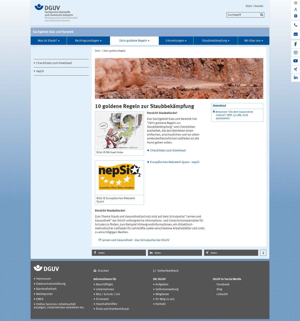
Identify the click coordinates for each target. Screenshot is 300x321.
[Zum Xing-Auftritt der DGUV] (295, 69)
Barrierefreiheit (46, 289)
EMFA (39, 299)
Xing (219, 289)
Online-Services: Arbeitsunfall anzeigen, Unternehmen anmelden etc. (59, 306)
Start (97, 51)
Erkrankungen (175, 40)
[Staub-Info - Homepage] (69, 12)
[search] (245, 15)
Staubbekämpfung (214, 40)
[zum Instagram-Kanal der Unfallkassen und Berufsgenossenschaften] (295, 53)
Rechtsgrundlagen (87, 40)
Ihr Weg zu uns (165, 299)
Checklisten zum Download (54, 63)
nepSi (40, 71)
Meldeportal (44, 294)
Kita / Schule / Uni (108, 294)
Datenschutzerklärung (51, 284)
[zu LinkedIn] (295, 78)
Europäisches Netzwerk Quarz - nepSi (174, 162)
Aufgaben (162, 284)
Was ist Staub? (47, 40)
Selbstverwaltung (167, 289)
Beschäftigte (104, 284)
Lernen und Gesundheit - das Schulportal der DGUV (135, 240)
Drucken (103, 270)
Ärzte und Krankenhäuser (112, 309)
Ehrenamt (102, 299)
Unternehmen (105, 289)
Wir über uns (252, 40)
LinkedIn (222, 294)
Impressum (43, 278)
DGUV (249, 6)
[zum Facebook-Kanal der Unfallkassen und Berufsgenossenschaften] (295, 44)
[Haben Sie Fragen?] (295, 25)
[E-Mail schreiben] (295, 34)
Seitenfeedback (168, 270)
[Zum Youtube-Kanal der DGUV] (295, 61)
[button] (119, 253)
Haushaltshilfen (106, 304)
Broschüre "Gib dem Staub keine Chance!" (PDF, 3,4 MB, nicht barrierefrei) (234, 115)
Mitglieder (162, 294)
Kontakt (258, 6)
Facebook (223, 284)
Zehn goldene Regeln (133, 40)
